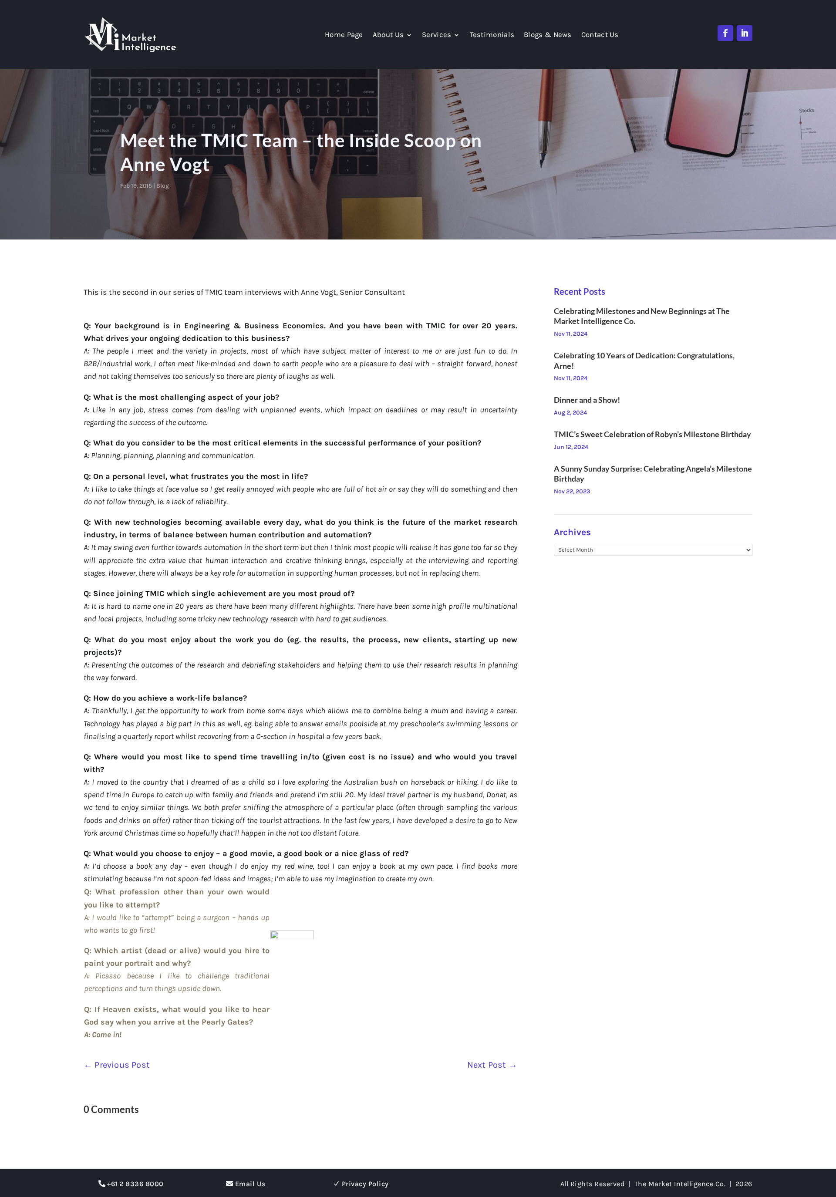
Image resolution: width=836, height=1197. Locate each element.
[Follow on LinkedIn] (744, 33)
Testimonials (492, 35)
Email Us (250, 1184)
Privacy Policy (365, 1184)
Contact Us (600, 35)
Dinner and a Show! (587, 400)
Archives (572, 532)
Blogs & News (548, 35)
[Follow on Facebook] (725, 33)
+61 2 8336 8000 (135, 1184)
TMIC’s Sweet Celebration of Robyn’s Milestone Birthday (652, 434)
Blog (162, 185)
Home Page (344, 35)
